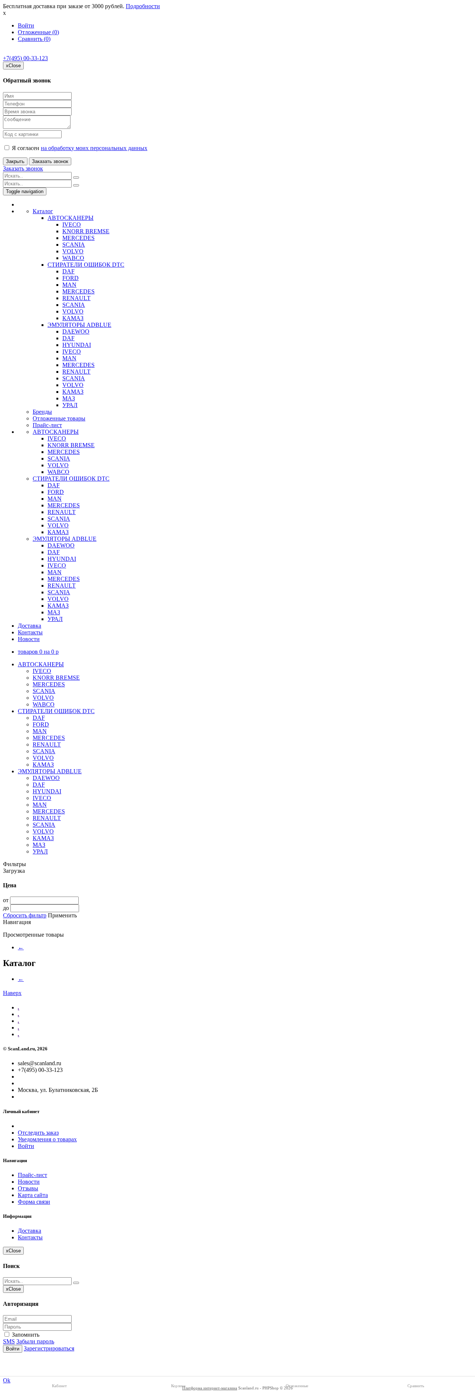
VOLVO (72, 251)
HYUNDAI (76, 345)
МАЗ (68, 398)
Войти (26, 25)
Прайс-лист (47, 425)
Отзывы (28, 1188)
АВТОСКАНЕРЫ (71, 218)
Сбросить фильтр (24, 915)
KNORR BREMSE (85, 231)
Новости (29, 639)
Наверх (12, 993)
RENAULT (76, 298)
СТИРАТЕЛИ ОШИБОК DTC (86, 264)
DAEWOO (75, 331)
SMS (9, 1341)
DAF (68, 271)
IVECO (71, 224)
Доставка (29, 625)
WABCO (73, 258)
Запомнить (24, 1334)
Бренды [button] (42, 412)
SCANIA (73, 244)
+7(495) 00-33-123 (25, 58)
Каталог (43, 211)
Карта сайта (33, 1195)
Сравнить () (34, 39)
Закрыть (15, 161)
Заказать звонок (50, 161)
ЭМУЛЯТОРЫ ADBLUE (79, 325)
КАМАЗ (72, 318)
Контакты (30, 632)
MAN (69, 285)
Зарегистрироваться (49, 1348)
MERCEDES (78, 238)
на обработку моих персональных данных (94, 148)
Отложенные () (38, 32)
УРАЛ (70, 405)
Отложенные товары (59, 418)
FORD (70, 278)
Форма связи (34, 1202)
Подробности (143, 6)
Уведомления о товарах (47, 1139)
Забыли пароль (35, 1341)
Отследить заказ (38, 1132)
